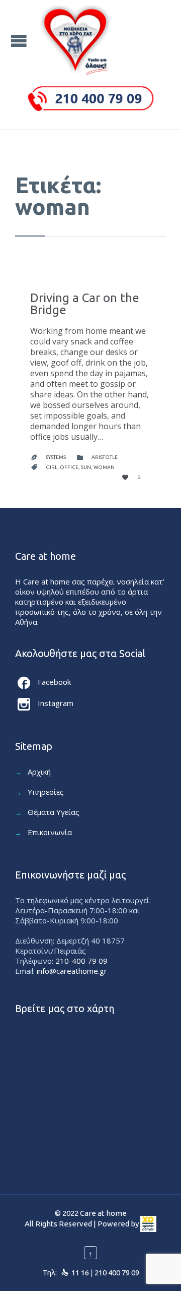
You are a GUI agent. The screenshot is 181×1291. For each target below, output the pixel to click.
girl (51, 467)
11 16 (80, 1272)
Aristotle (105, 457)
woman (104, 467)
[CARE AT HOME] (75, 40)
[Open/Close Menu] (20, 40)
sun (86, 467)
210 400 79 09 (117, 1272)
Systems (56, 457)
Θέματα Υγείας (53, 812)
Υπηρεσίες (46, 792)
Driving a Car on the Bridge (84, 304)
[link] (148, 1223)
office (69, 467)
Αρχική (39, 772)
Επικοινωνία (50, 832)
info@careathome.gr (72, 971)
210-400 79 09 (81, 961)
